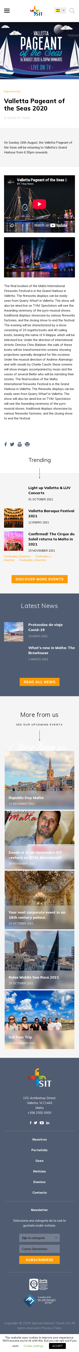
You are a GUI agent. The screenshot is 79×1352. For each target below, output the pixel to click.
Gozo (39, 1161)
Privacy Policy (52, 1328)
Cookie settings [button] (33, 1346)
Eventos (39, 1182)
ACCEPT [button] (57, 1346)
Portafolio (39, 1150)
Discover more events (40, 579)
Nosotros (39, 1139)
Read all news (40, 682)
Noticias (39, 1171)
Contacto (39, 1192)
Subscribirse (39, 1260)
